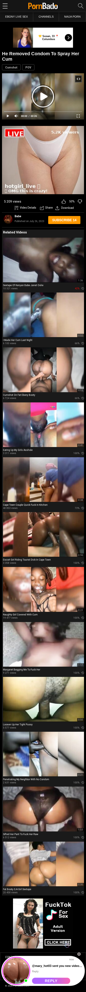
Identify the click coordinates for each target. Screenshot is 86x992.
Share (49, 207)
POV (28, 67)
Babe (18, 216)
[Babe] (8, 219)
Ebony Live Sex (16, 16)
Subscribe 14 (64, 220)
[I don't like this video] (80, 201)
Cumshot (11, 67)
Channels (46, 16)
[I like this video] (64, 201)
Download (67, 207)
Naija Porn (72, 16)
